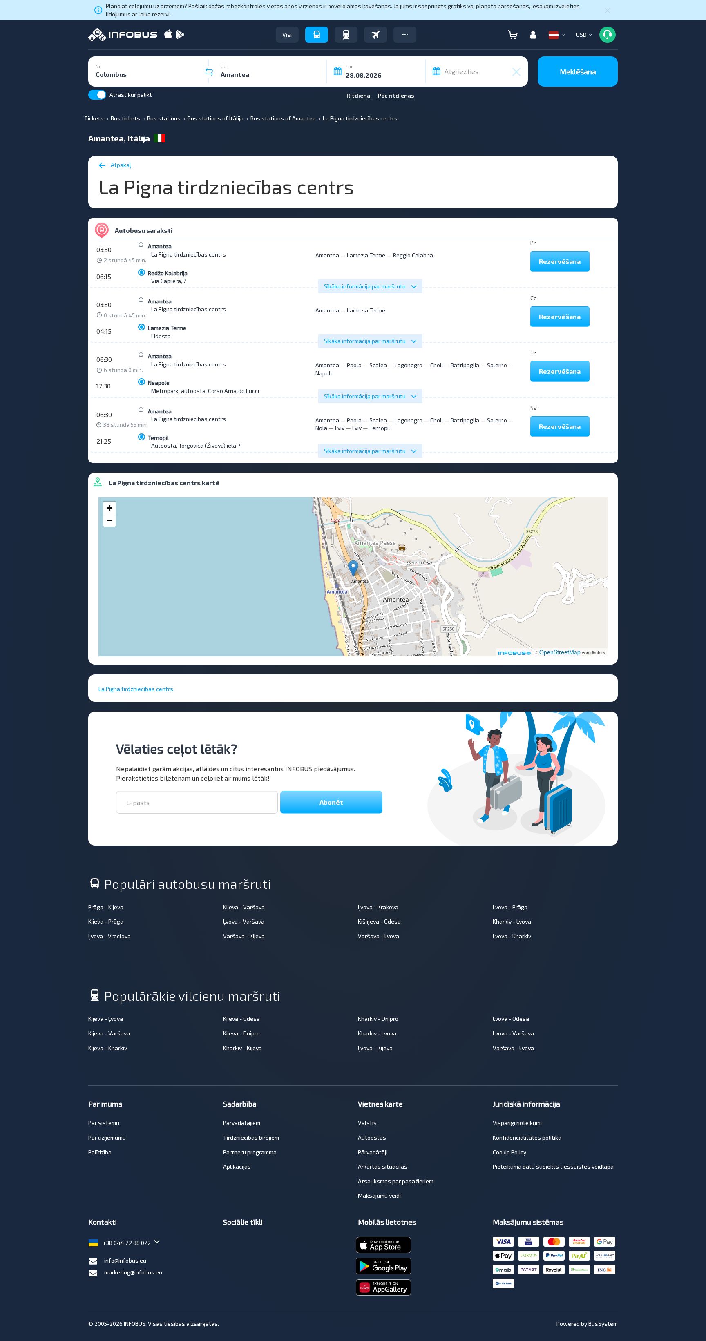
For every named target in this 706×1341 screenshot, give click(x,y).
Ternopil (158, 437)
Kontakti (102, 1221)
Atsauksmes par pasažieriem (395, 1181)
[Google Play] (180, 34)
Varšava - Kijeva (244, 936)
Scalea (378, 364)
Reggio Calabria (413, 255)
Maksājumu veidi (379, 1195)
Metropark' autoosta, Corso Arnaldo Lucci (205, 390)
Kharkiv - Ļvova (512, 921)
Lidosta (161, 335)
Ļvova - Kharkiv (512, 936)
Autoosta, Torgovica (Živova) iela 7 (195, 445)
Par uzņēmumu (107, 1137)
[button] (404, 35)
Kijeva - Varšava (244, 907)
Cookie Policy (509, 1152)
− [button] (109, 520)
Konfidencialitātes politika (527, 1137)
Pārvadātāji (372, 1152)
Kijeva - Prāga (105, 921)
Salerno (497, 364)
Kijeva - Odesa (241, 1018)
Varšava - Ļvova (378, 936)
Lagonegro (408, 364)
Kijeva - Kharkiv (107, 1047)
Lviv (339, 427)
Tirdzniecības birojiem (251, 1137)
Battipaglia (465, 364)
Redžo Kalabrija (168, 273)
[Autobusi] (316, 35)
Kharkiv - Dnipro (378, 1018)
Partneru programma (250, 1152)
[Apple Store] (168, 34)
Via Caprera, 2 (169, 280)
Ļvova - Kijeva (375, 1047)
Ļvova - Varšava (243, 921)
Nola (321, 427)
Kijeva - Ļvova (105, 1018)
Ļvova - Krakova (378, 907)
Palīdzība (100, 1152)
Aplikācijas (237, 1166)
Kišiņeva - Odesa (379, 921)
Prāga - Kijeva (105, 907)
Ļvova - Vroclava (109, 936)
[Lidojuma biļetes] (375, 35)
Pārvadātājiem (241, 1122)
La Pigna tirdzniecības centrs (188, 254)
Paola (354, 364)
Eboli (436, 364)
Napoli (323, 373)
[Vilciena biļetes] (346, 35)
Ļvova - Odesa (511, 1018)
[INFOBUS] (122, 34)
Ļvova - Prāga (510, 907)
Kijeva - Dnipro (241, 1033)
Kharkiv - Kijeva (242, 1047)
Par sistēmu (103, 1122)
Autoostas (372, 1137)
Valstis (367, 1122)
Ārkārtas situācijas (382, 1166)
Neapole (159, 382)
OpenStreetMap (560, 652)
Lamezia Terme (366, 255)
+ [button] (109, 508)
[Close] (607, 10)
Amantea (160, 246)
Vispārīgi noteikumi (517, 1122)
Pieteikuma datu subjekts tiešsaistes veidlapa (553, 1166)
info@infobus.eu (125, 1260)
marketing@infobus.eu (133, 1272)
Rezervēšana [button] (560, 261)
